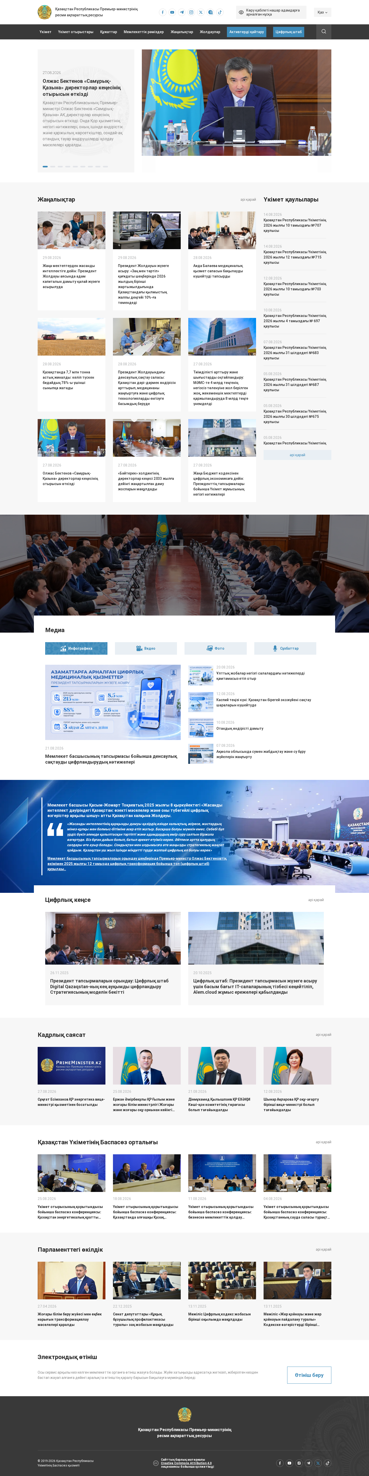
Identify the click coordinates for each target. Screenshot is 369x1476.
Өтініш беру (309, 1375)
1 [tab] (45, 166)
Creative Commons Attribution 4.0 (186, 1463)
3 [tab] (60, 166)
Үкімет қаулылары (291, 199)
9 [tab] (105, 166)
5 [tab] (75, 166)
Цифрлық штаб (289, 32)
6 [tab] (82, 166)
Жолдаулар (210, 32)
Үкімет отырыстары (75, 32)
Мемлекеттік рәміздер (144, 32)
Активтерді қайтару (246, 32)
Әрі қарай (248, 199)
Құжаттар (108, 32)
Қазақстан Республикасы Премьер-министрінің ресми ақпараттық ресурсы (184, 1432)
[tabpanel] (86, 110)
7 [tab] (90, 166)
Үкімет (45, 32)
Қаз (321, 12)
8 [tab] (97, 166)
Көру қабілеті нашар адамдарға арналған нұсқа (273, 12)
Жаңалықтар (182, 32)
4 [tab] (67, 166)
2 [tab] (52, 166)
